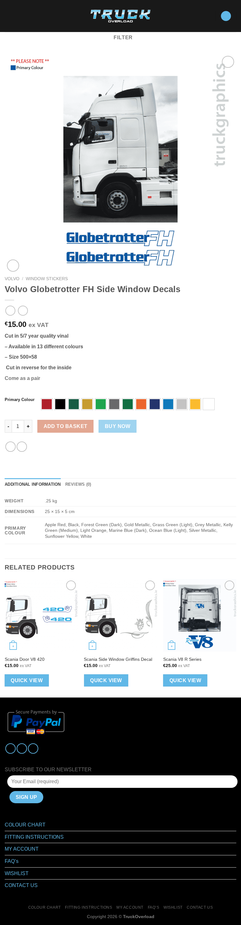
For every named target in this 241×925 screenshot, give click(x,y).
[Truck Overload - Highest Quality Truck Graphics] (120, 16)
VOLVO (12, 278)
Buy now (117, 426)
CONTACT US (21, 885)
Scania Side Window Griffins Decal (118, 659)
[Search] (19, 16)
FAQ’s (12, 861)
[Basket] (226, 16)
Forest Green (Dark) (74, 404)
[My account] (208, 16)
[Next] (236, 637)
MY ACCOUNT (22, 849)
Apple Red (47, 404)
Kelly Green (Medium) (128, 404)
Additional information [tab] (33, 484)
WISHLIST (17, 873)
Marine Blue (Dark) (155, 404)
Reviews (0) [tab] (78, 484)
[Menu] (8, 16)
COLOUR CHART (25, 824)
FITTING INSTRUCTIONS (34, 837)
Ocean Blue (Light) (168, 404)
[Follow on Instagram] (22, 748)
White (209, 404)
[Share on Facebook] (22, 446)
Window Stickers (47, 278)
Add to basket (66, 426)
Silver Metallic (182, 404)
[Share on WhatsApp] (10, 446)
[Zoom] (13, 265)
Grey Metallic (114, 404)
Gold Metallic (87, 404)
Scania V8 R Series (182, 659)
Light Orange (141, 404)
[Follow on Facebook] (10, 748)
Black (60, 404)
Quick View (27, 680)
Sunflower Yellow (195, 404)
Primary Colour (20, 400)
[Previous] (5, 637)
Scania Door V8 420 (25, 659)
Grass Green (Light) (101, 404)
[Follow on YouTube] (33, 748)
